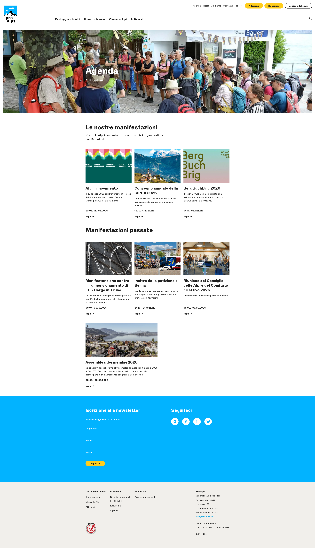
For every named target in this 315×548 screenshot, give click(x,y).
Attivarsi (137, 19)
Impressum (141, 491)
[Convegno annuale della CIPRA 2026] (157, 166)
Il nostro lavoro (94, 19)
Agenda (197, 5)
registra (95, 463)
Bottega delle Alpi (298, 6)
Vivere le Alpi (118, 19)
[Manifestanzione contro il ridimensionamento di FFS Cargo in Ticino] (109, 258)
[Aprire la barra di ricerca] (310, 18)
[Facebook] (186, 424)
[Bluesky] (208, 424)
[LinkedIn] (197, 424)
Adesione (254, 6)
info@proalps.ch (204, 516)
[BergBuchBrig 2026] (206, 166)
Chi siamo (216, 5)
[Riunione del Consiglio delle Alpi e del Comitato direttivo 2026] (206, 258)
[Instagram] (175, 424)
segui (88, 216)
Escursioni (115, 505)
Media (206, 5)
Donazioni (273, 6)
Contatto (228, 5)
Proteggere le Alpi (67, 19)
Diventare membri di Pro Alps (120, 499)
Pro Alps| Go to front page (11, 15)
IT (236, 6)
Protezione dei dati (145, 497)
